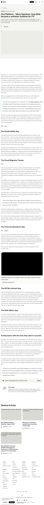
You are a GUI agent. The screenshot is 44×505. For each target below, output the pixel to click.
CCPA (26, 491)
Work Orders (14, 480)
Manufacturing (24, 469)
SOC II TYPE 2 (19, 491)
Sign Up (39, 380)
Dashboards (14, 476)
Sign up (31, 1)
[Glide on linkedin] (24, 500)
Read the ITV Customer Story (7, 282)
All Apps (14, 484)
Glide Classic (5, 488)
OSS (21, 502)
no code (8, 95)
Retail (23, 471)
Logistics (14, 465)
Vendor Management (16, 469)
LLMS (28, 502)
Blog (3, 475)
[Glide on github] (26, 500)
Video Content (33, 389)
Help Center (34, 469)
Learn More (7, 499)
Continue (11, 502)
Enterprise (24, 465)
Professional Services (26, 476)
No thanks (5, 502)
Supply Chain (24, 467)
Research (4, 477)
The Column (25, 389)
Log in (36, 1)
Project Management (16, 473)
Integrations (5, 484)
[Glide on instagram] (19, 500)
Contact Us (32, 502)
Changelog (5, 486)
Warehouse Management (17, 471)
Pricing (4, 471)
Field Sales (14, 482)
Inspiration (3, 11)
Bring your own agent (7, 465)
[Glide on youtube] (17, 500)
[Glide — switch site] (4, 2)
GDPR (23, 491)
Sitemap (24, 502)
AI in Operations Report (36, 476)
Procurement (14, 467)
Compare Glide (5, 480)
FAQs (4, 482)
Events (33, 473)
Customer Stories (35, 465)
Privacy (18, 502)
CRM (13, 478)
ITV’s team (9, 87)
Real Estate (24, 473)
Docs (33, 467)
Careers (4, 473)
